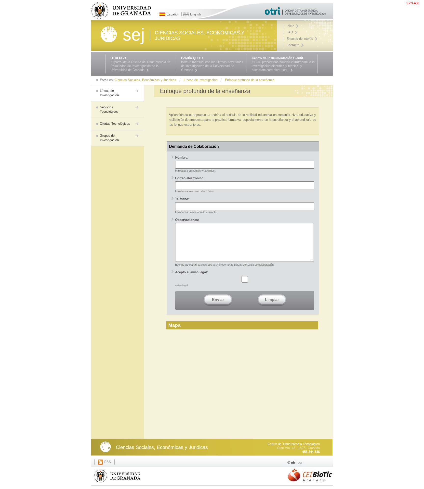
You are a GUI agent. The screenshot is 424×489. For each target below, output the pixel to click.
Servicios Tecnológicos (109, 109)
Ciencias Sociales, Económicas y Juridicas (162, 447)
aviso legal (181, 285)
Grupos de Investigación (109, 138)
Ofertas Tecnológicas (115, 123)
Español (172, 14)
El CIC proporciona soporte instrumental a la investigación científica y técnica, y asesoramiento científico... (283, 64)
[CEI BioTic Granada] (310, 484)
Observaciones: (187, 220)
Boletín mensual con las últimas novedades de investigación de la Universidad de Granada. (212, 64)
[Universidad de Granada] (117, 483)
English (195, 14)
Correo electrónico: (189, 178)
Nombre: (181, 157)
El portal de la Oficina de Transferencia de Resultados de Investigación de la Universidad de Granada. (140, 64)
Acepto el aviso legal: (191, 272)
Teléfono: (182, 199)
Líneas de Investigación (109, 93)
